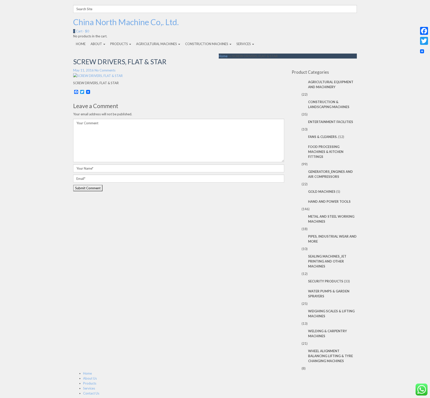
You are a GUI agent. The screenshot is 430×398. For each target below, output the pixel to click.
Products (89, 383)
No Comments (105, 70)
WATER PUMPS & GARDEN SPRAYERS (328, 293)
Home (223, 56)
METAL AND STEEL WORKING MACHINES (331, 218)
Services (89, 388)
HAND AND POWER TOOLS (329, 201)
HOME (81, 44)
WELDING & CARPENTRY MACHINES (327, 333)
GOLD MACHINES (321, 192)
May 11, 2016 (83, 70)
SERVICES (244, 44)
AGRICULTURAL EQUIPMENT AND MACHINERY (330, 84)
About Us (90, 378)
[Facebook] (424, 31)
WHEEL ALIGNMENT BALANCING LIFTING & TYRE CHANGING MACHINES (330, 356)
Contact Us (91, 393)
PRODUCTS (119, 44)
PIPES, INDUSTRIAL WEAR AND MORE (332, 238)
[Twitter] (424, 41)
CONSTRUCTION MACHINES (207, 44)
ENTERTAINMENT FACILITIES (330, 122)
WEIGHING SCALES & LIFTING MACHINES (331, 313)
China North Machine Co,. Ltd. (126, 22)
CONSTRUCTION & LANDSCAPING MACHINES (328, 104)
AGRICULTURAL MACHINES (157, 44)
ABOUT (97, 44)
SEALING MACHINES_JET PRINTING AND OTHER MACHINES (327, 261)
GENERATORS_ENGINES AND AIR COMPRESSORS (330, 174)
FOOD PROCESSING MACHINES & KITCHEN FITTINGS (325, 152)
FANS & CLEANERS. (322, 137)
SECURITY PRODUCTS (325, 281)
